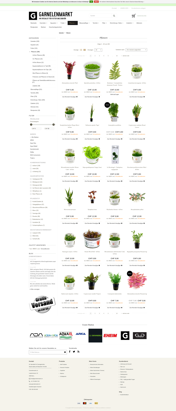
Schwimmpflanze (38, 225)
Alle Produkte (63, 364)
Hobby (32, 152)
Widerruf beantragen (95, 379)
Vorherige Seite (81, 55)
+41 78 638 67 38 (35, 381)
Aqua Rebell (33, 146)
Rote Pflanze (37, 194)
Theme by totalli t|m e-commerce (103, 407)
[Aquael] (66, 335)
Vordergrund (37, 179)
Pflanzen (72, 23)
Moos (35, 210)
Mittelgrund (37, 182)
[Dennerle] (95, 335)
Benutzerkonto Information (96, 364)
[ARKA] (81, 334)
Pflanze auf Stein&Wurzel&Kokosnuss (43, 81)
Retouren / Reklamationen (126, 369)
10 (116, 55)
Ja (91, 1)
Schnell (36, 239)
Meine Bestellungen (95, 367)
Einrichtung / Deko (116, 23)
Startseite (33, 23)
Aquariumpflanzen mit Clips (41, 69)
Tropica (32, 158)
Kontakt (114, 8)
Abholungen (123, 377)
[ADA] (36, 335)
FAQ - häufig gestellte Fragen (127, 379)
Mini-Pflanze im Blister (40, 73)
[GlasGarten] (140, 335)
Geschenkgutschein (55, 27)
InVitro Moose (37, 62)
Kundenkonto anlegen (138, 8)
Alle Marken (34, 137)
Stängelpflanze (38, 204)
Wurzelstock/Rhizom (39, 207)
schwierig (36, 171)
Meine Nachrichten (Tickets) (97, 370)
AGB (121, 384)
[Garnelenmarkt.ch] (58, 16)
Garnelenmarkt (34, 149)
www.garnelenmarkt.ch (34, 384)
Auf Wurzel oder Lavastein (41, 188)
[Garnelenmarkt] (125, 335)
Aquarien (53, 23)
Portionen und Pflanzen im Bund (43, 77)
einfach (36, 165)
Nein (96, 1)
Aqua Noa (33, 143)
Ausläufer (36, 222)
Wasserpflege (84, 23)
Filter (104, 23)
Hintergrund (37, 185)
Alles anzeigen (35, 289)
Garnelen (43, 23)
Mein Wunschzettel (95, 373)
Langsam (36, 233)
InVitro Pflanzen (38, 55)
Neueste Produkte (64, 367)
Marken (43, 27)
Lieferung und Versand (125, 364)
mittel (35, 168)
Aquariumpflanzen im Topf (41, 66)
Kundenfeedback (124, 394)
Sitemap (122, 382)
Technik (95, 23)
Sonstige (36, 213)
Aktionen (139, 23)
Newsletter (93, 376)
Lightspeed (92, 407)
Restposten (34, 27)
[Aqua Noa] (51, 335)
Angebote (62, 370)
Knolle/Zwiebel (37, 201)
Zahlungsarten (123, 374)
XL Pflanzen (37, 59)
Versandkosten (45, 249)
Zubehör (129, 23)
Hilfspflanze (36, 191)
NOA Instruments (35, 155)
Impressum (123, 387)
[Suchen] (114, 16)
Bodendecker (37, 219)
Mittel (35, 236)
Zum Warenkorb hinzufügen (69, 97)
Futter (63, 23)
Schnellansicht (69, 76)
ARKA (32, 140)
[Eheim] (110, 335)
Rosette (36, 216)
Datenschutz (123, 371)
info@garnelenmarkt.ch (37, 378)
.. (112, 55)
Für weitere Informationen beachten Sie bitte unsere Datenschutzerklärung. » (122, 1)
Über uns (122, 366)
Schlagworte (63, 376)
